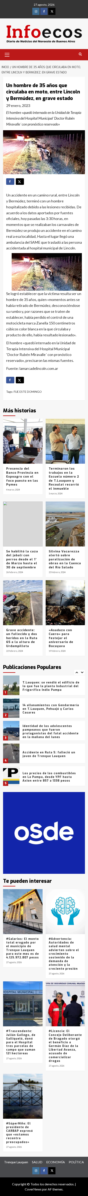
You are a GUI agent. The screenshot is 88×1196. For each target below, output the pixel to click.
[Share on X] (20, 181)
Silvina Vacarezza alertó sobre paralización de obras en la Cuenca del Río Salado (65, 559)
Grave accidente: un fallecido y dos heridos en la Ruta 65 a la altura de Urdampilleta (21, 638)
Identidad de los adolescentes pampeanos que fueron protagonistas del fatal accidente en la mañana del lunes (51, 731)
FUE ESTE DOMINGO (28, 391)
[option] (44, 686)
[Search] (80, 54)
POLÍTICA (76, 1162)
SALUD (37, 1162)
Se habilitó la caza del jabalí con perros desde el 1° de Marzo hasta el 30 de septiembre (22, 559)
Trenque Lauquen (16, 1162)
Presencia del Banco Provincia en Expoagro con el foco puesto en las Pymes (22, 477)
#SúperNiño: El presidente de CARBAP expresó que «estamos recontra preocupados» (19, 1133)
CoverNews (33, 1189)
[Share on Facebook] (10, 181)
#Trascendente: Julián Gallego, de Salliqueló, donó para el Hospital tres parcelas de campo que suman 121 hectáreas (20, 1042)
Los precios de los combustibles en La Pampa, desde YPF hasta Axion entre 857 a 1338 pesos (49, 777)
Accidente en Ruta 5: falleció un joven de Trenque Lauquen (49, 754)
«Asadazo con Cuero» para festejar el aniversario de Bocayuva (61, 638)
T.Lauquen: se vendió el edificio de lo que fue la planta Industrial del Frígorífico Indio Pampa (51, 686)
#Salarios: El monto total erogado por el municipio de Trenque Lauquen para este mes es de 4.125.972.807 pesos (22, 948)
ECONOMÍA (55, 1162)
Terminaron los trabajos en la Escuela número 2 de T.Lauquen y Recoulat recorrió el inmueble (64, 479)
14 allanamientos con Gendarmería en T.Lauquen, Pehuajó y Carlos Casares (51, 709)
